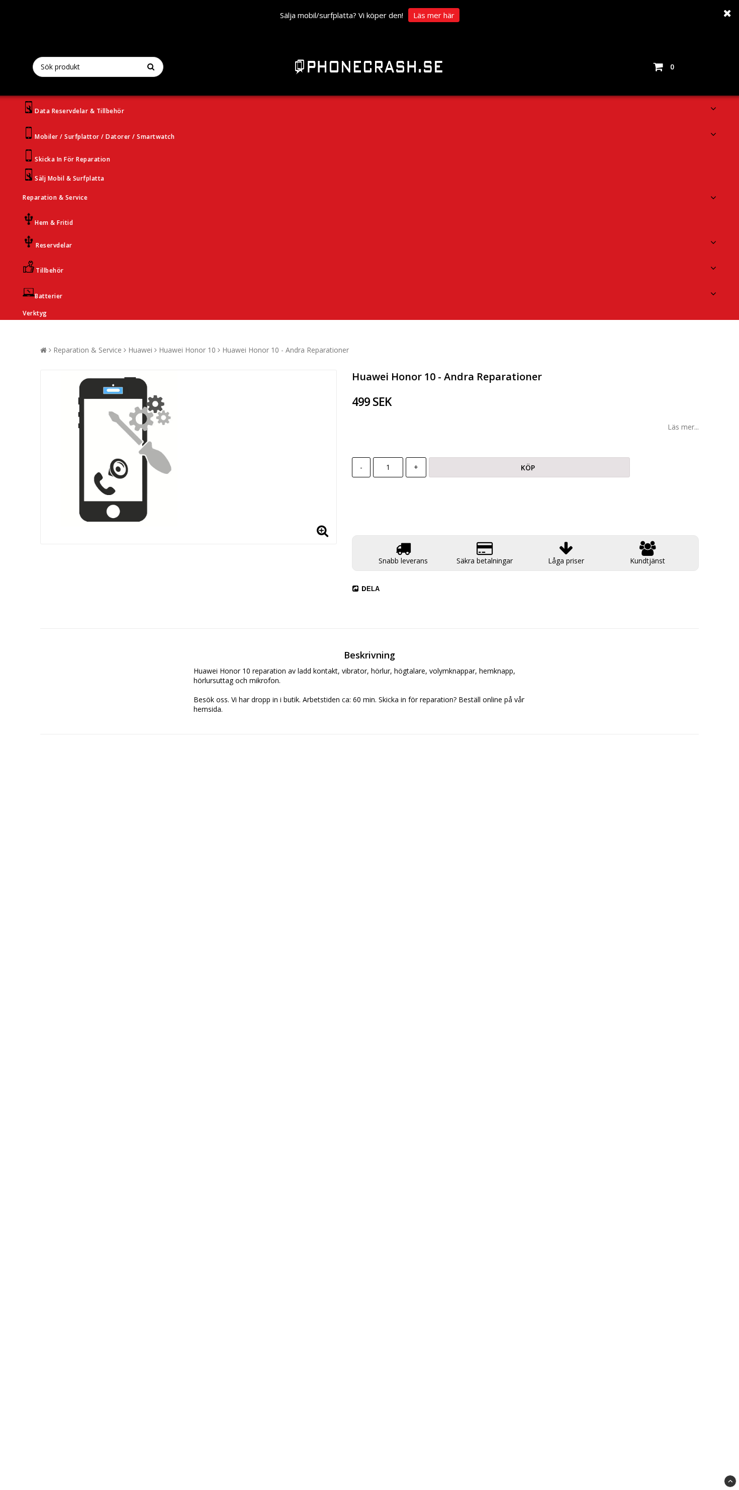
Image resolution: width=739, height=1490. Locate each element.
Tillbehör (50, 270)
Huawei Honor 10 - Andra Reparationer (285, 350)
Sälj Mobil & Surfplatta (70, 178)
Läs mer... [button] (683, 427)
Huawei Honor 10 (187, 350)
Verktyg (35, 313)
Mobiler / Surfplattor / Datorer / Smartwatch (104, 136)
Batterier (49, 296)
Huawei (140, 350)
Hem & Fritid (54, 222)
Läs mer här (433, 15)
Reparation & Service (55, 197)
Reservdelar (54, 245)
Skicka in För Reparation (72, 159)
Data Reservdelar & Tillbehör (79, 111)
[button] (678, 66)
